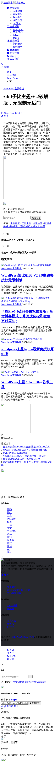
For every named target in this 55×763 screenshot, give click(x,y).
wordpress (41, 682)
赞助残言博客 (14, 593)
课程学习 (17, 20)
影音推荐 (14, 53)
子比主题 (26, 223)
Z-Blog (16, 35)
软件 (9, 512)
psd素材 (17, 23)
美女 (9, 528)
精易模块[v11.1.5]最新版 (15, 453)
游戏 (9, 537)
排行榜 (10, 627)
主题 (9, 525)
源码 (9, 509)
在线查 (10, 608)
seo (8, 549)
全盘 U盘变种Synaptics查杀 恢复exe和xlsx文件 (26, 446)
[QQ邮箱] (8, 575)
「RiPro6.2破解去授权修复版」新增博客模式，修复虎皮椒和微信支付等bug (27, 316)
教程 (9, 543)
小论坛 (12, 656)
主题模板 (14, 26)
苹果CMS (18, 32)
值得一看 (14, 40)
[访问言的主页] (16, 432)
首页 (9, 72)
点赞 (33, 226)
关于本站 (11, 587)
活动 (9, 534)
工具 (9, 515)
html (9, 552)
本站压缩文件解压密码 (19, 590)
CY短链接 (12, 605)
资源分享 (14, 8)
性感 (9, 546)
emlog (16, 38)
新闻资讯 (17, 43)
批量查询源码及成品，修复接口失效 (21, 459)
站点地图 (11, 620)
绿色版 (10, 540)
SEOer (12, 56)
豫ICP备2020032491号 (23, 637)
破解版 (47, 223)
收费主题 (37, 223)
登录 (6, 66)
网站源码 (17, 14)
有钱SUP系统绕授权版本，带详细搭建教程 (25, 449)
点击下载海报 (11, 706)
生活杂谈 (14, 58)
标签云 (10, 624)
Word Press (18, 29)
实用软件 (17, 11)
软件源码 (17, 17)
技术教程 (14, 50)
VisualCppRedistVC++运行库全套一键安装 (24, 456)
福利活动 (17, 47)
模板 (9, 522)
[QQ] (2, 575)
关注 (11, 653)
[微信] (5, 575)
